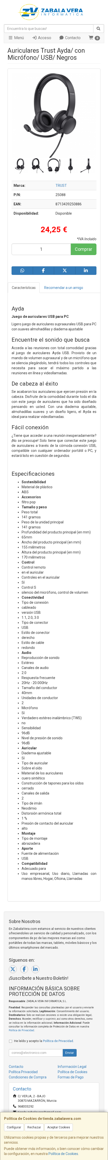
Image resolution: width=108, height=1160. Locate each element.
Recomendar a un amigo (63, 288)
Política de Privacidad (21, 1030)
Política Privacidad (23, 1072)
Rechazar (34, 1127)
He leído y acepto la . (44, 1041)
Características (24, 288)
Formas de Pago (71, 1077)
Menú (18, 37)
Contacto (72, 37)
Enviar (69, 1053)
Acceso (44, 37)
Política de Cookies (63, 1154)
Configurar (14, 1127)
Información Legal (72, 1067)
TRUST (61, 186)
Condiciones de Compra (27, 1077)
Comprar (83, 249)
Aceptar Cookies (58, 1127)
